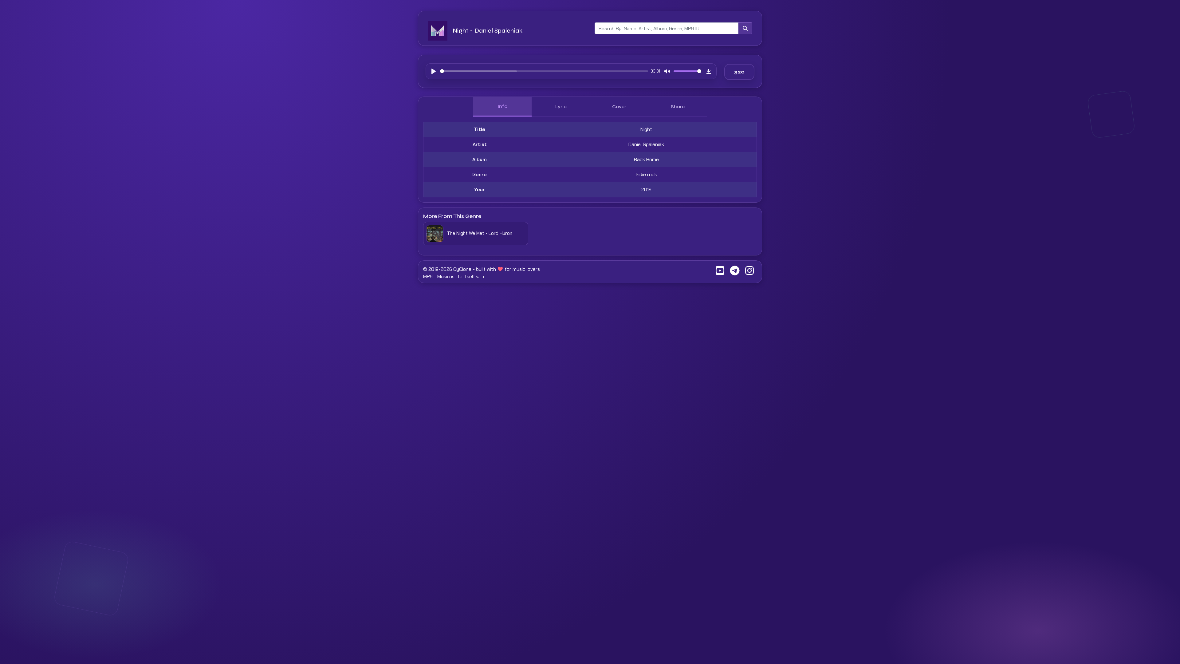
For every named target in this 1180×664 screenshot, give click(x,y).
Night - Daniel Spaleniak (487, 30)
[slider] (544, 71)
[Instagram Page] (749, 272)
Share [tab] (678, 106)
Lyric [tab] (561, 106)
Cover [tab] (619, 106)
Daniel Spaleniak (646, 144)
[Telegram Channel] (735, 272)
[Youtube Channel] (720, 272)
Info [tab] (502, 106)
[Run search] (745, 28)
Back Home (646, 159)
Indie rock (646, 174)
